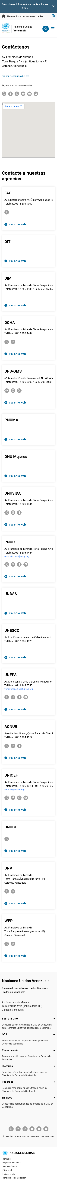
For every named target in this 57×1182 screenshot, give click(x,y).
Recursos (7, 1081)
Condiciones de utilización (14, 1178)
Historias (7, 1066)
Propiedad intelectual (12, 1163)
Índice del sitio (9, 1174)
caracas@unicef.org (14, 789)
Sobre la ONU (10, 1018)
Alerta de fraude (10, 1166)
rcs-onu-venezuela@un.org (15, 76)
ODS (4, 1034)
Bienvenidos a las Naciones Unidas (24, 16)
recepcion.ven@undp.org (16, 556)
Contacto (7, 1159)
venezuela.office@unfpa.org (18, 689)
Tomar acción (10, 1050)
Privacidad (7, 1170)
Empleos (7, 1097)
